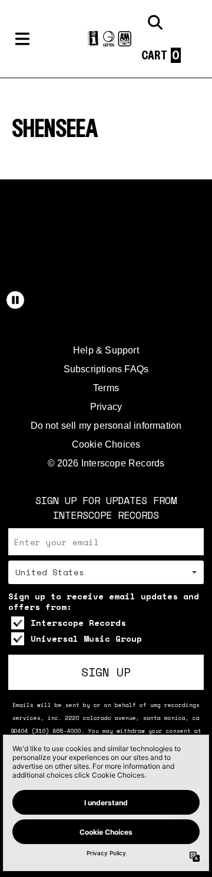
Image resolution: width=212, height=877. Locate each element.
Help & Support (106, 350)
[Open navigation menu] (22, 39)
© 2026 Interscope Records (106, 463)
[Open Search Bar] (154, 22)
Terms (106, 388)
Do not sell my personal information (106, 426)
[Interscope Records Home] (106, 39)
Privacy (106, 407)
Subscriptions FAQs (106, 369)
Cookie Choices (106, 444)
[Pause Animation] (15, 300)
